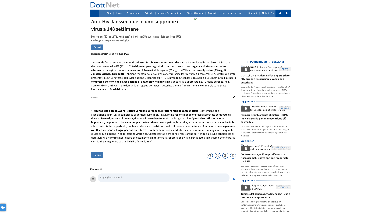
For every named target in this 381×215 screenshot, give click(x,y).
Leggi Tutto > (248, 101)
